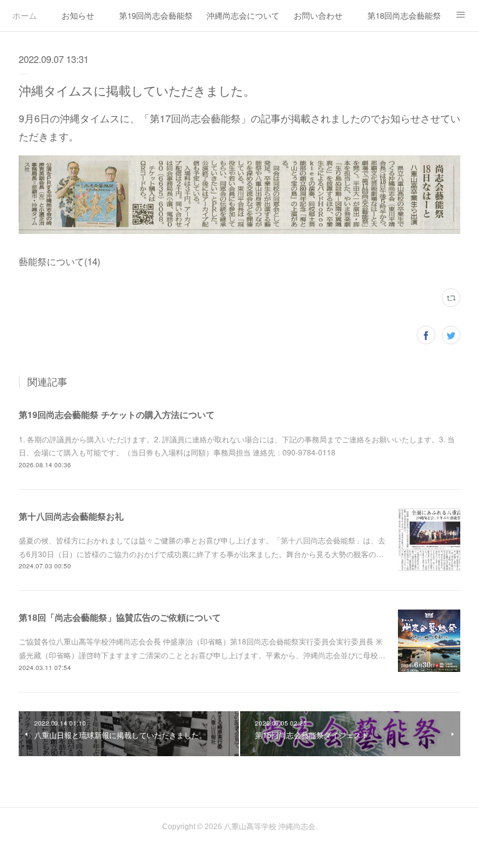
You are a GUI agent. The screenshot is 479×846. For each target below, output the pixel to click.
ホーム (24, 15)
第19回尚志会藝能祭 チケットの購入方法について (117, 414)
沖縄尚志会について (242, 15)
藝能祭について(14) (59, 261)
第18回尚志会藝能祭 (404, 15)
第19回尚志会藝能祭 (156, 15)
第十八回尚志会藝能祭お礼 (71, 516)
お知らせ (78, 15)
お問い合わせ (318, 15)
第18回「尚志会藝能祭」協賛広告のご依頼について (120, 617)
